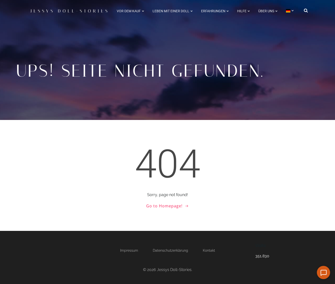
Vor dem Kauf (129, 11)
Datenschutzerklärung (170, 250)
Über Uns (266, 11)
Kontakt (209, 250)
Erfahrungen (213, 11)
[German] (290, 11)
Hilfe (241, 11)
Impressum (129, 250)
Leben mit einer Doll (171, 11)
